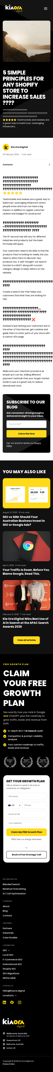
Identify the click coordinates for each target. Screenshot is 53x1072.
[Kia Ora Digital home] (13, 8)
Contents (8, 164)
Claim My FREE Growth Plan (26, 832)
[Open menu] (46, 8)
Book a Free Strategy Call (26, 854)
